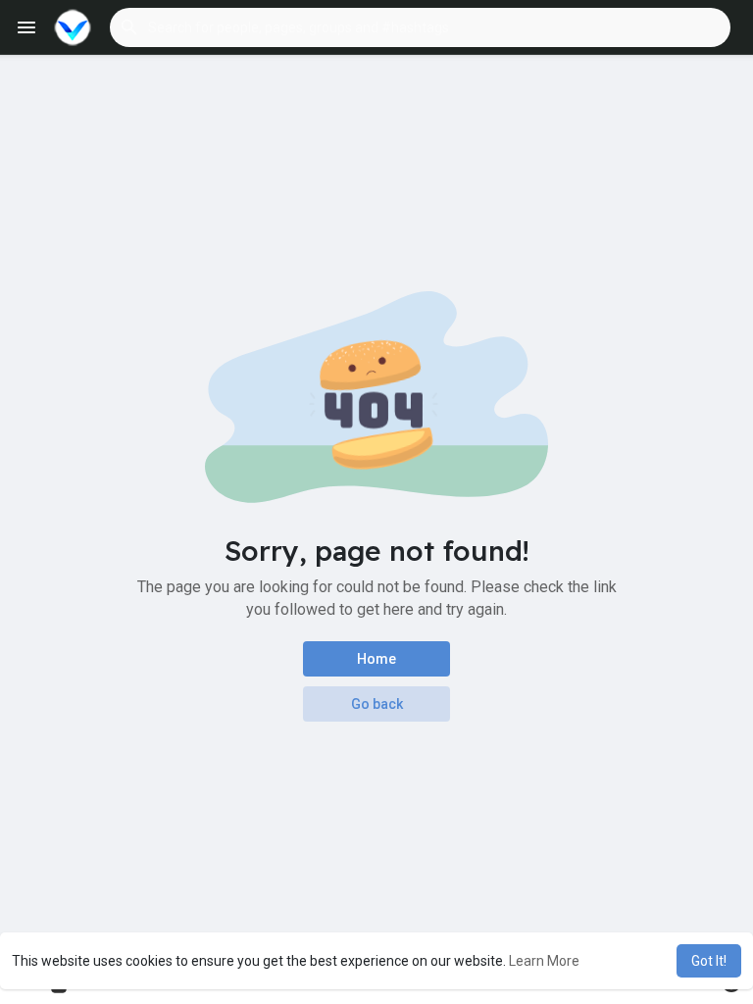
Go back (377, 704)
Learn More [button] (544, 961)
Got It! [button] (709, 961)
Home (376, 659)
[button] (420, 27)
